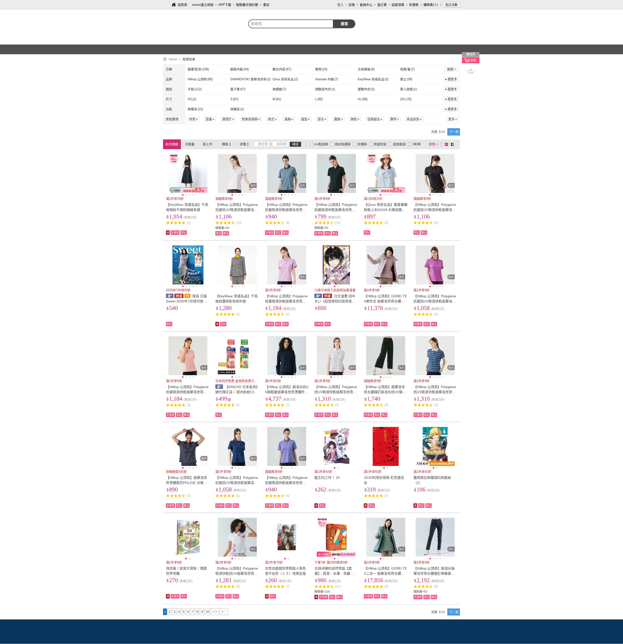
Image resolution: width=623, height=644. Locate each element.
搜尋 (344, 24)
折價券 (414, 5)
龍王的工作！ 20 (327, 478)
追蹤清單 (398, 5)
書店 (266, 5)
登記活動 (451, 5)
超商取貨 (399, 144)
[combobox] (291, 24)
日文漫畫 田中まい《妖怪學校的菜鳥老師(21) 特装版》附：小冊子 (334, 301)
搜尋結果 (188, 59)
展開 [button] (450, 69)
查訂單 (382, 5)
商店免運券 (343, 144)
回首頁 (182, 5)
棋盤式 (447, 144)
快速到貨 (380, 144)
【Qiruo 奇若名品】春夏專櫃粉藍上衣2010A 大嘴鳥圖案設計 (385, 210)
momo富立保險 (202, 5)
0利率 (417, 144)
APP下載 (224, 5)
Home (173, 59)
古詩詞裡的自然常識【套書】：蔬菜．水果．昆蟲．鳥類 (335, 573)
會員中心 (366, 5)
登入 (340, 5)
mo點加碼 (321, 144)
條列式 (453, 144)
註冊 (351, 5)
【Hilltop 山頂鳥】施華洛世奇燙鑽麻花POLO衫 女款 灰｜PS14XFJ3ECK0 (187, 483)
